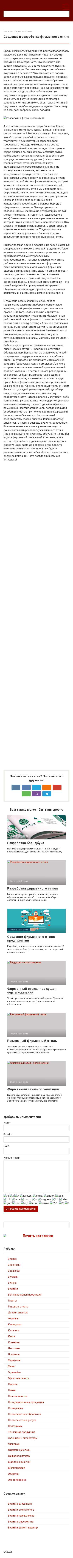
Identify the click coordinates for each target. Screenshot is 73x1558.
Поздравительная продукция (26, 1402)
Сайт (6, 1146)
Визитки (13, 1288)
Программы (15, 1426)
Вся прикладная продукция (24, 1294)
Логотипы (14, 1354)
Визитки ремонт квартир (23, 1527)
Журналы (13, 1318)
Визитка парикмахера (21, 1515)
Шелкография (16, 1467)
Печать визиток (17, 1396)
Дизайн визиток (18, 1312)
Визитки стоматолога (21, 1509)
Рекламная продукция (21, 1432)
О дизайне (14, 1372)
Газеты (12, 1300)
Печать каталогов (38, 1236)
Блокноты (14, 1264)
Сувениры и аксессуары (22, 1438)
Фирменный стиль (19, 1450)
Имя (7, 1122)
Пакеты (12, 1384)
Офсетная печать (18, 1378)
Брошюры (14, 1270)
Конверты (14, 1342)
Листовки (14, 1348)
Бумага (12, 1282)
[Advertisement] (36, 615)
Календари (14, 1324)
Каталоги (13, 1330)
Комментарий (12, 1157)
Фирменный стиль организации (33, 1089)
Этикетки (13, 1473)
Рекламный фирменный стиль (32, 1041)
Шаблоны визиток (19, 1461)
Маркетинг (14, 1360)
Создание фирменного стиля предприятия (31, 938)
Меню (11, 1366)
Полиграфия (15, 1408)
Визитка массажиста (20, 1521)
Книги (11, 1336)
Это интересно (17, 1479)
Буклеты (13, 1276)
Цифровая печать (19, 1456)
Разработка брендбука (25, 843)
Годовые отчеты (18, 1306)
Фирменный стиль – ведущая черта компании (31, 990)
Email (8, 1134)
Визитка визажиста (20, 1503)
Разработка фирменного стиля (32, 888)
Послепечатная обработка (24, 1414)
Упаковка (13, 1444)
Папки (12, 1390)
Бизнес (12, 1258)
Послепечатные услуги (22, 1420)
